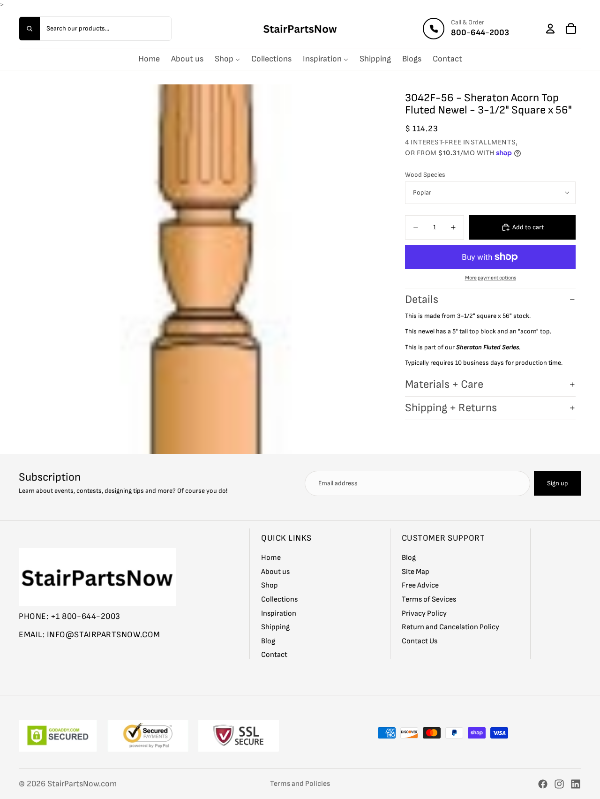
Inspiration (278, 613)
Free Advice (420, 585)
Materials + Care (444, 384)
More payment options (490, 278)
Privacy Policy (424, 613)
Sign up (557, 483)
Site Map (415, 571)
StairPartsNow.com (82, 784)
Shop (269, 585)
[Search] (29, 28)
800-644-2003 (480, 33)
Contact (274, 654)
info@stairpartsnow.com (103, 635)
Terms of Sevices (429, 599)
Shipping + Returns (451, 408)
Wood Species (425, 175)
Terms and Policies (300, 783)
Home (271, 557)
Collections (279, 599)
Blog (268, 640)
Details (421, 299)
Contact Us (419, 640)
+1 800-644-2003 (85, 616)
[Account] (550, 28)
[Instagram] (559, 784)
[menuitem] (149, 59)
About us (275, 571)
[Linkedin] (575, 784)
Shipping (275, 627)
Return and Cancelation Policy (450, 627)
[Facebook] (542, 784)
